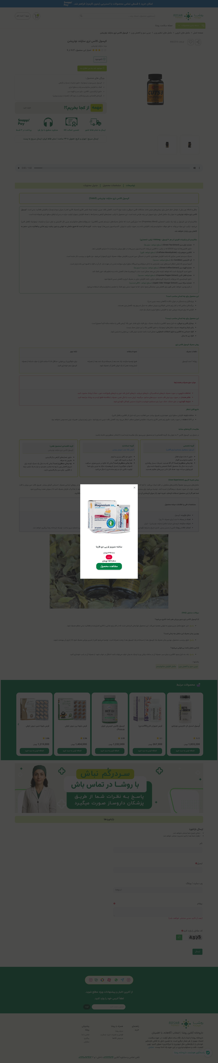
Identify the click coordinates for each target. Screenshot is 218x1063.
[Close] (134, 487)
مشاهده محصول (109, 566)
